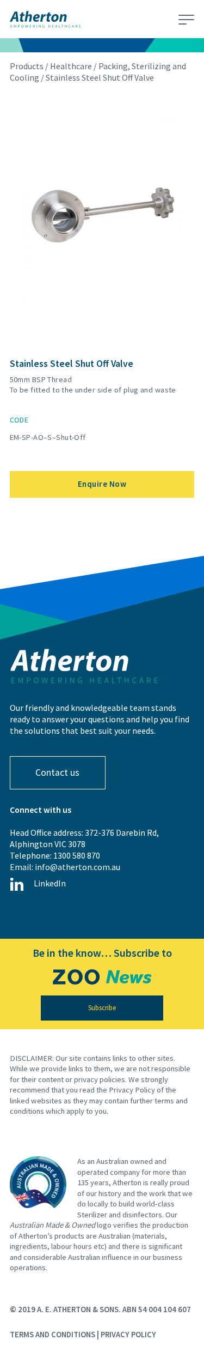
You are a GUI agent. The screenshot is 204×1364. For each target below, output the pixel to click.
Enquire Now (102, 484)
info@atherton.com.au (77, 866)
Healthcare (71, 66)
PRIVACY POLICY (128, 1334)
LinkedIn (50, 883)
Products (27, 66)
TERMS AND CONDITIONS (52, 1334)
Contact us (57, 772)
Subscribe (102, 1007)
